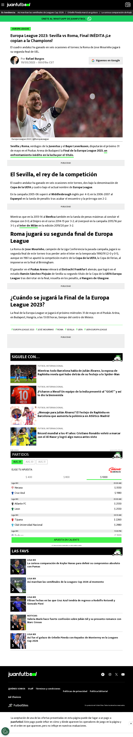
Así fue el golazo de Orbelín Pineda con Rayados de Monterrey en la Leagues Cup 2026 (72, 639)
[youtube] (123, 674)
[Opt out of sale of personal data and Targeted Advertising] (5, 731)
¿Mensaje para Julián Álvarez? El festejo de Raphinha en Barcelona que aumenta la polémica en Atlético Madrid (73, 414)
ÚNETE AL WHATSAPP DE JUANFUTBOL (64, 19)
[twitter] (116, 674)
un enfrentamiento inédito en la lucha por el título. (58, 153)
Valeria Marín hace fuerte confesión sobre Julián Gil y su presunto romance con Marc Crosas (74, 621)
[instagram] (110, 674)
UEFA (80, 329)
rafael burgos (35, 58)
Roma (60, 329)
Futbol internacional (50, 366)
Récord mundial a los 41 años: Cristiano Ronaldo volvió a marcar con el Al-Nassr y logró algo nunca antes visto (79, 435)
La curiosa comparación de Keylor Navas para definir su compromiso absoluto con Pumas (73, 565)
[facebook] (103, 674)
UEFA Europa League (96, 329)
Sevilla (70, 329)
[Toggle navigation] (2, 5)
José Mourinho (46, 329)
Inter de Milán (28, 225)
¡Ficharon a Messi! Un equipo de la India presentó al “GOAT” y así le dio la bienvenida (79, 393)
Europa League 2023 (23, 329)
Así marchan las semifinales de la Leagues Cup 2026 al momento (65, 582)
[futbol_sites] (18, 705)
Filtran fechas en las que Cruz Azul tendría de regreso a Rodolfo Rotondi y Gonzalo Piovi (71, 602)
